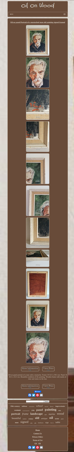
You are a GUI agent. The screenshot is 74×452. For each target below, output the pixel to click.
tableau (24, 406)
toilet (31, 423)
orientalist (31, 406)
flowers (51, 406)
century (30, 419)
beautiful (16, 418)
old (37, 418)
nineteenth (26, 410)
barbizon (40, 423)
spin (46, 414)
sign (47, 422)
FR (39, 443)
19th (32, 410)
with (35, 423)
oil (51, 418)
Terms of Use (37, 440)
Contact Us (38, 433)
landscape (36, 413)
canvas (46, 406)
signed (24, 422)
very (59, 410)
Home (37, 430)
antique (44, 418)
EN (36, 443)
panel (39, 409)
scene (57, 419)
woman (17, 410)
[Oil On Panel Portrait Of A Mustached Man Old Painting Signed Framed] (37, 41)
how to (52, 423)
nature (24, 419)
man (16, 423)
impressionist (60, 406)
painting (50, 409)
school (39, 406)
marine (52, 414)
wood (60, 413)
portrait (15, 413)
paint (62, 419)
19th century (15, 406)
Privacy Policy (37, 437)
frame (25, 413)
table (58, 422)
